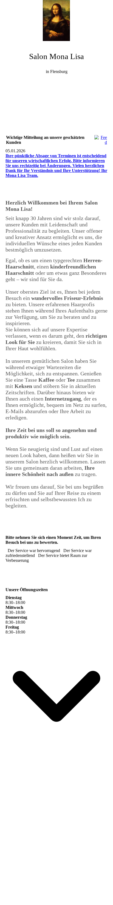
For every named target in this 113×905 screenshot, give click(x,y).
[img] (56, 20)
